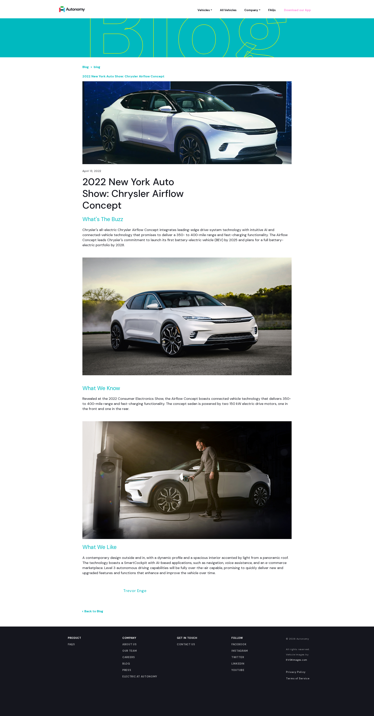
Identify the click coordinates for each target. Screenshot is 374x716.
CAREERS (128, 657)
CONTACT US (186, 644)
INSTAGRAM (239, 650)
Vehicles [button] (204, 10)
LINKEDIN (237, 663)
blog (97, 67)
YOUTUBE (237, 670)
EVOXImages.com (296, 659)
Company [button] (251, 10)
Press (126, 670)
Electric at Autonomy (139, 676)
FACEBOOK (238, 644)
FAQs (71, 644)
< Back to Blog (92, 611)
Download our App (297, 10)
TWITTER (237, 657)
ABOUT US (129, 644)
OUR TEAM (129, 650)
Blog (85, 67)
